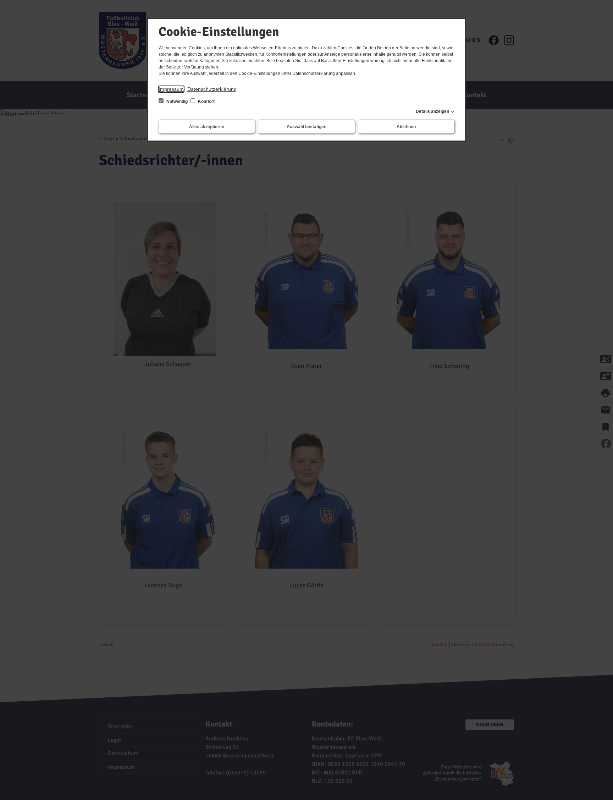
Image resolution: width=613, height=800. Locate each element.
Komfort (206, 101)
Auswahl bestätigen (306, 126)
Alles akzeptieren (206, 126)
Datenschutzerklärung (212, 89)
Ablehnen (406, 126)
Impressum (171, 89)
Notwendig (177, 101)
